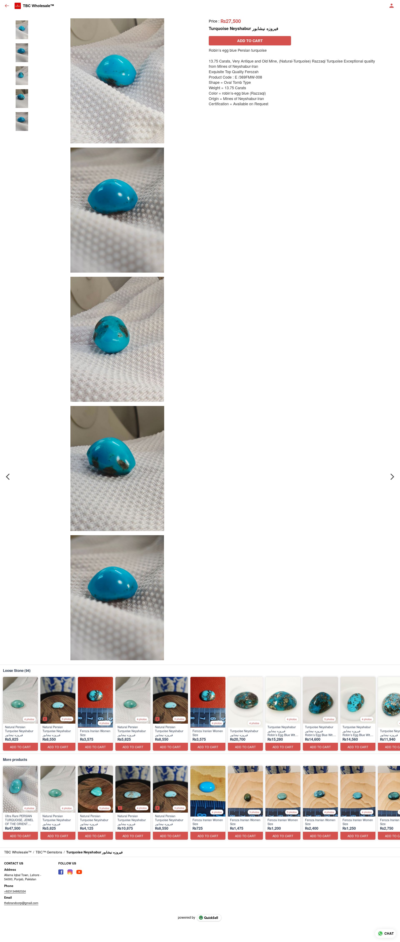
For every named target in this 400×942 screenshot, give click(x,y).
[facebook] (61, 872)
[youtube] (79, 872)
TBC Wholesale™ (38, 6)
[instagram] (70, 872)
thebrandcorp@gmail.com (21, 903)
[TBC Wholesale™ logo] (18, 6)
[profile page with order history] (392, 6)
